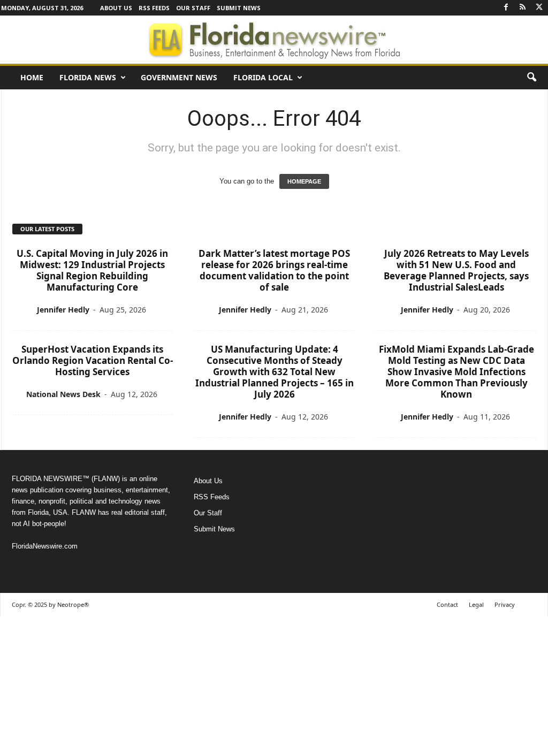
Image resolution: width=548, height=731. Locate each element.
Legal (476, 604)
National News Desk (63, 394)
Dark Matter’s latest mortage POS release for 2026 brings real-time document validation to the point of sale (274, 270)
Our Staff (193, 8)
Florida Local (263, 77)
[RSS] (522, 8)
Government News (179, 77)
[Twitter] (539, 8)
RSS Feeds (154, 8)
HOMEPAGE (304, 181)
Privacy (504, 604)
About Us (116, 8)
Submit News (239, 8)
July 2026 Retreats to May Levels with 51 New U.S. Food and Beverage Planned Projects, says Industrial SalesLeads (456, 270)
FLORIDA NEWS (87, 77)
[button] (531, 77)
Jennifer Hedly (63, 309)
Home (31, 77)
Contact (447, 604)
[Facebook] (506, 8)
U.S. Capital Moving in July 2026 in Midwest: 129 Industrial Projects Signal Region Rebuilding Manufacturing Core (92, 270)
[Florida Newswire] (274, 40)
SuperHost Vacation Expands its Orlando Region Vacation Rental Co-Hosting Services (92, 360)
